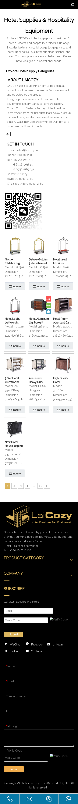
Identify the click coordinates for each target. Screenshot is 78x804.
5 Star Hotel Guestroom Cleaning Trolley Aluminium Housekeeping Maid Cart (14, 380)
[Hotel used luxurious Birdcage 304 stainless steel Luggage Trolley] (63, 245)
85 (40, 485)
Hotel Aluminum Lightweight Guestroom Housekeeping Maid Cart (39, 320)
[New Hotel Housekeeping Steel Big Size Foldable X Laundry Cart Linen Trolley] (15, 428)
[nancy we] (24, 210)
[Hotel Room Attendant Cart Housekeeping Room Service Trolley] (63, 304)
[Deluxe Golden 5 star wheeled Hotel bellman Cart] (39, 245)
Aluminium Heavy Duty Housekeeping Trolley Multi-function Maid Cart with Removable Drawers (38, 380)
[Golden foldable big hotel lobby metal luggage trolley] (15, 245)
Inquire (16, 286)
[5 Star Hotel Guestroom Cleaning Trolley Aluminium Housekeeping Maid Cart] (15, 364)
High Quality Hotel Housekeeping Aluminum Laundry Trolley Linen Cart (63, 380)
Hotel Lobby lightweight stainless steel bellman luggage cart (13, 320)
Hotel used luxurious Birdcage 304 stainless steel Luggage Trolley (61, 261)
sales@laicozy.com (28, 150)
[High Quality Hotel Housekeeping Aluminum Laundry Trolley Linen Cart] (63, 364)
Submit (13, 634)
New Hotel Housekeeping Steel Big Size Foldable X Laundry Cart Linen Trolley (14, 444)
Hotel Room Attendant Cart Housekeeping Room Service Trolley (62, 320)
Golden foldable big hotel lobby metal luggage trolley (14, 261)
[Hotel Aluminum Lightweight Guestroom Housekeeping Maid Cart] (39, 304)
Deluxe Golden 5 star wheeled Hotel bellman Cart (38, 261)
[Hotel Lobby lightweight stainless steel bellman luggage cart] (15, 304)
